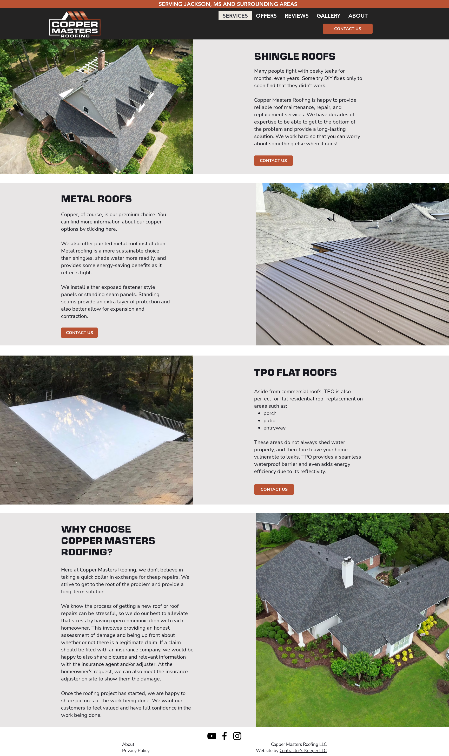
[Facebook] (224, 736)
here (110, 229)
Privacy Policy (136, 751)
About (128, 744)
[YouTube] (211, 736)
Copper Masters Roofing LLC (299, 744)
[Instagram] (237, 736)
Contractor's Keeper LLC (303, 751)
